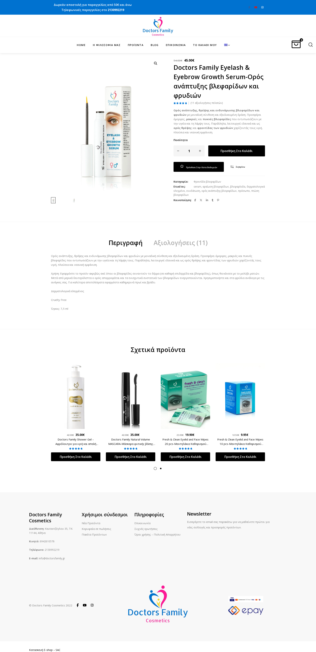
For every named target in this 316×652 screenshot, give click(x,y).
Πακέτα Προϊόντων (94, 534)
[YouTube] (84, 605)
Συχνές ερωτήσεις (146, 529)
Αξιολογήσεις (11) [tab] (181, 242)
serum (197, 186)
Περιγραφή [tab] (126, 242)
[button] (155, 63)
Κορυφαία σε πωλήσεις (96, 529)
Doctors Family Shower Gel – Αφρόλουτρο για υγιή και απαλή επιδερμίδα (75, 444)
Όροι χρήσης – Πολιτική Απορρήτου (157, 534)
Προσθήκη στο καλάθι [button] (76, 457)
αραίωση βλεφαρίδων (216, 186)
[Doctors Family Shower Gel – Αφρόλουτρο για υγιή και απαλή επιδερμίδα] (75, 396)
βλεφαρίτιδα (237, 186)
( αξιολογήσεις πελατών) (207, 103)
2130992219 (116, 10)
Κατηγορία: (181, 181)
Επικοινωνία (142, 523)
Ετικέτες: (180, 186)
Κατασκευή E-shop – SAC (44, 650)
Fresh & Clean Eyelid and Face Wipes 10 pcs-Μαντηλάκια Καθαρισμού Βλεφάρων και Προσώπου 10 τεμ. (240, 444)
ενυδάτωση (193, 190)
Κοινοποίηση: (183, 200)
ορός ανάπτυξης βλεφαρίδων (219, 190)
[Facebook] (78, 605)
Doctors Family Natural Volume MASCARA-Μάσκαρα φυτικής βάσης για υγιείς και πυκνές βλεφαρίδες (130, 444)
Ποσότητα (181, 140)
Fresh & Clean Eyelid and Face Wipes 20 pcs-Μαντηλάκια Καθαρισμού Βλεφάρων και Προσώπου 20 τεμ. (185, 444)
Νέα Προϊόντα (91, 523)
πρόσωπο (244, 190)
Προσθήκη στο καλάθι (237, 151)
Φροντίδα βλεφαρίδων (207, 181)
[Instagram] (92, 605)
